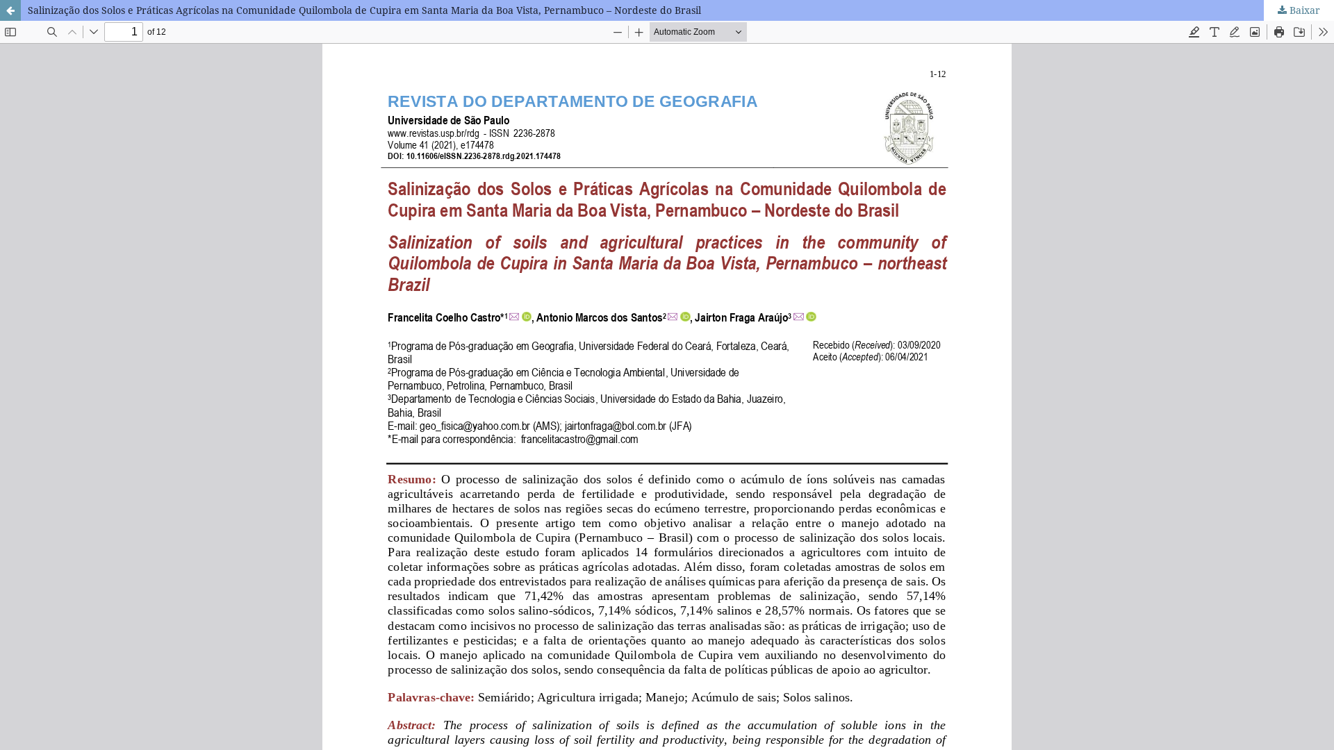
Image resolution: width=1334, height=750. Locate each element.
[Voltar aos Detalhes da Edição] (10, 10)
